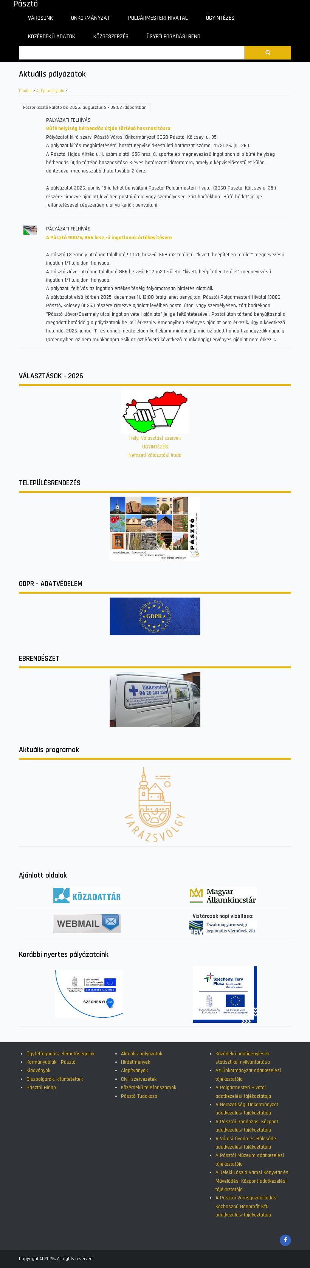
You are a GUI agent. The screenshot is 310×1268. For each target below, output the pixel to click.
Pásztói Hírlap (41, 1087)
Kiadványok (38, 1070)
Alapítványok (134, 1070)
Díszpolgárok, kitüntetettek (54, 1079)
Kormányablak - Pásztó (51, 1062)
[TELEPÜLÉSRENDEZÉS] (155, 528)
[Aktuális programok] (155, 804)
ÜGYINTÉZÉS (155, 447)
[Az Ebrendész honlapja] (155, 699)
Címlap (25, 91)
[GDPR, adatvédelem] (155, 616)
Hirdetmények (135, 1062)
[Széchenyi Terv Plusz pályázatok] (225, 994)
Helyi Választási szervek (155, 438)
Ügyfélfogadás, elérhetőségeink (60, 1053)
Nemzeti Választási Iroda (155, 455)
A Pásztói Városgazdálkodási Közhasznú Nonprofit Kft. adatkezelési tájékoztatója (246, 1206)
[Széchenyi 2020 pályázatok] (89, 994)
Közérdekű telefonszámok (148, 1087)
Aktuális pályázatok (141, 1053)
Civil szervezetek (139, 1079)
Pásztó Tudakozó (139, 1096)
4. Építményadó (50, 91)
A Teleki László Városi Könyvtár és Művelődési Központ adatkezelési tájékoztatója (251, 1181)
